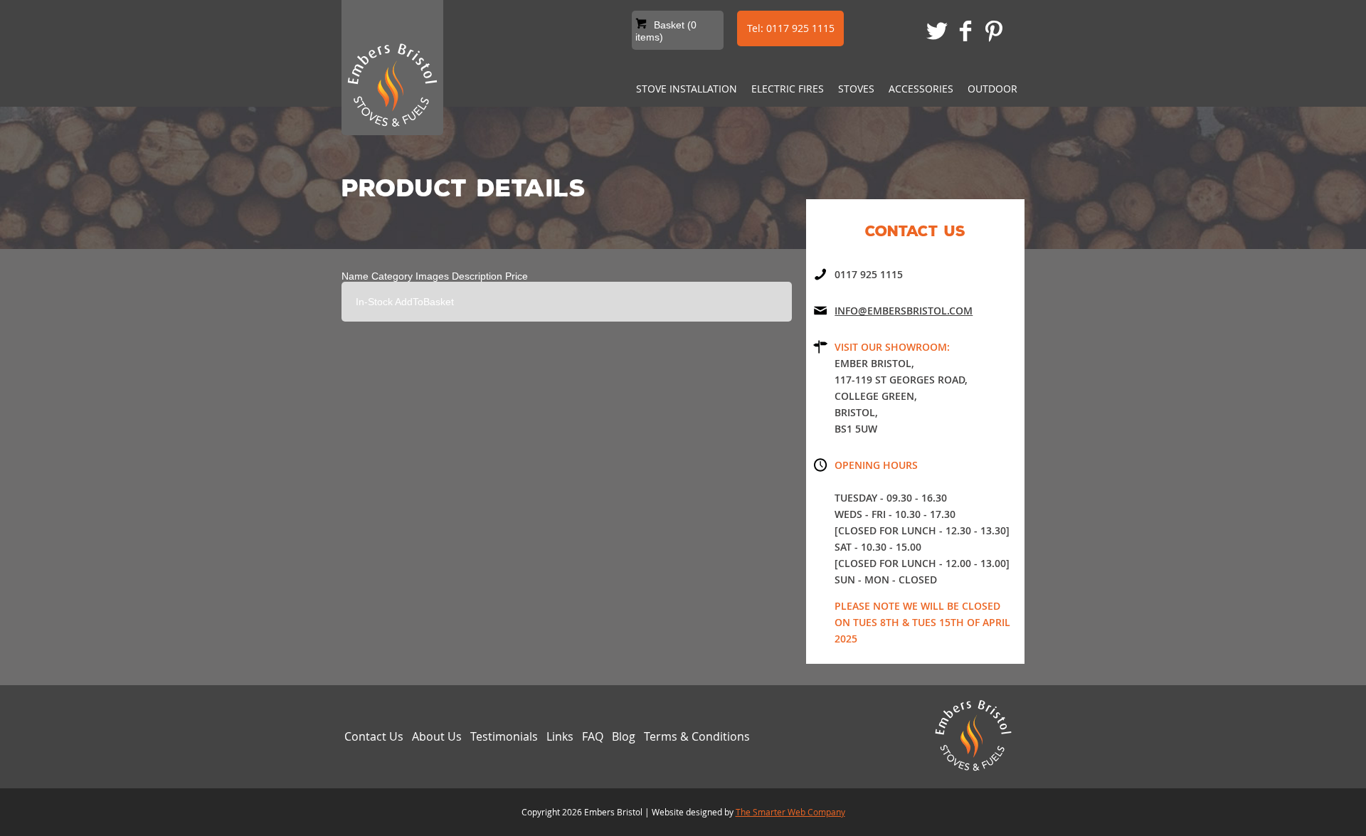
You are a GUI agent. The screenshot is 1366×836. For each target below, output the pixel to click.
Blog (623, 736)
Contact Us (373, 736)
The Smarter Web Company (790, 812)
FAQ (592, 736)
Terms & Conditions (697, 736)
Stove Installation (686, 88)
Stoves (856, 88)
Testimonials (504, 736)
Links (559, 736)
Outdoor (992, 88)
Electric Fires (787, 88)
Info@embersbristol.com (904, 310)
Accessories (921, 88)
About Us (437, 736)
